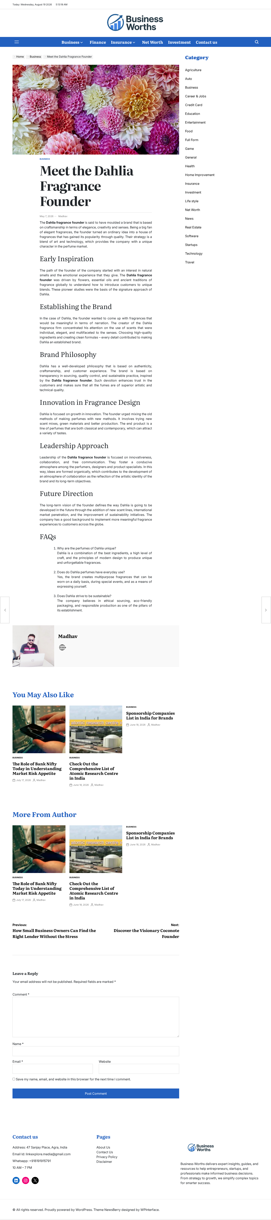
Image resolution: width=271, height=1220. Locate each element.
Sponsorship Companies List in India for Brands (150, 715)
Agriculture (193, 70)
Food (189, 131)
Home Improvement (199, 175)
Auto (188, 79)
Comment (20, 994)
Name (18, 1044)
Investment (179, 42)
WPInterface (149, 1210)
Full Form (191, 140)
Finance (98, 42)
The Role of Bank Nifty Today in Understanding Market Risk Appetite (37, 768)
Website (105, 1061)
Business (70, 42)
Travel (189, 262)
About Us (103, 1147)
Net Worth (152, 42)
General (191, 157)
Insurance (121, 42)
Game (189, 149)
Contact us (206, 42)
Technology (194, 253)
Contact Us (104, 1152)
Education (192, 114)
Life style (191, 201)
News (189, 218)
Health (190, 166)
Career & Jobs (195, 96)
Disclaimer (104, 1162)
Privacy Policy (106, 1157)
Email (17, 1061)
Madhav (62, 216)
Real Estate (193, 227)
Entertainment (195, 122)
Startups (191, 245)
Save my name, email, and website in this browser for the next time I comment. (73, 1079)
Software (191, 236)
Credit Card (193, 105)
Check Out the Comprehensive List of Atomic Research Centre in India (93, 771)
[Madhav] (33, 646)
